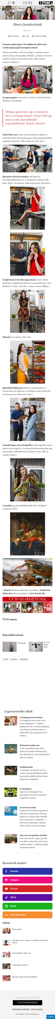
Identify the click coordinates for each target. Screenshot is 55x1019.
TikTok (13, 897)
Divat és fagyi (16, 929)
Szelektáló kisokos (26, 767)
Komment (15, 36)
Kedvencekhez (41, 36)
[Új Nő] (27, 2)
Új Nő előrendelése (18, 915)
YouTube (14, 889)
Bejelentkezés (13, 2)
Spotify (13, 906)
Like (27, 36)
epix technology (32, 1014)
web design (20, 1014)
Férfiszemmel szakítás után (29, 745)
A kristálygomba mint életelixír (31, 718)
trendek (24, 659)
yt (47, 2)
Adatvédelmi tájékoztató (21, 1009)
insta (44, 2)
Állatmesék (22, 643)
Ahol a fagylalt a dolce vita (21, 953)
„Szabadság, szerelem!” (20, 965)
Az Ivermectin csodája (28, 808)
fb (40, 2)
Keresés (9, 2)
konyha (14, 659)
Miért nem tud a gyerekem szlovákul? (33, 835)
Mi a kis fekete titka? (47, 645)
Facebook (14, 871)
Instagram (14, 880)
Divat (6, 659)
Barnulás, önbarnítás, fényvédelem (24, 977)
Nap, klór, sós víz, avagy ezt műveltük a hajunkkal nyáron (30, 942)
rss (51, 2)
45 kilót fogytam (25, 789)
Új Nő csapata (10, 619)
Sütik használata (37, 1009)
